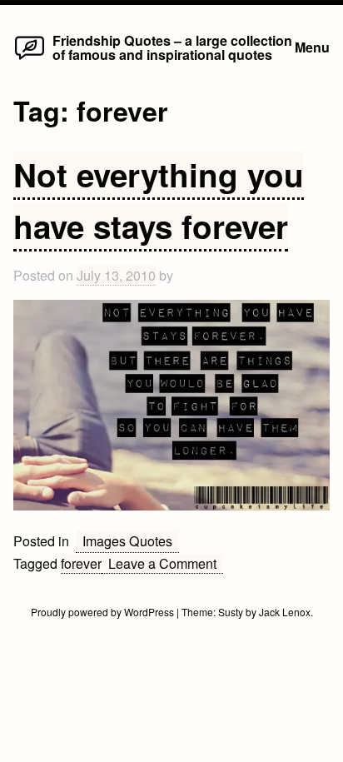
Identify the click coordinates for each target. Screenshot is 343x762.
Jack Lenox (285, 612)
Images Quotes (127, 540)
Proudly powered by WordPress (103, 612)
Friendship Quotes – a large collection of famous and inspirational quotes (172, 47)
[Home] (29, 58)
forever (81, 563)
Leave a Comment (165, 564)
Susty (230, 612)
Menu (312, 47)
